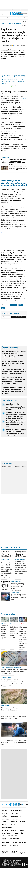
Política (4, 816)
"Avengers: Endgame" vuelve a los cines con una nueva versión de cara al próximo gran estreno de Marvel (13, 390)
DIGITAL (5, 852)
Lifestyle (13, 822)
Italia (3, 308)
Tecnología (18, 833)
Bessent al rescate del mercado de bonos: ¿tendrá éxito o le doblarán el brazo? (19, 585)
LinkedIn (14, 804)
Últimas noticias (16, 810)
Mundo (4, 824)
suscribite (21, 13)
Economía (16, 18)
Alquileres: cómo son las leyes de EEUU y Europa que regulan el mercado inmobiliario (14, 76)
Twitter (2, 804)
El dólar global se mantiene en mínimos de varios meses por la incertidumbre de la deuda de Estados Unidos (12, 683)
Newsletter (23, 804)
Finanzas (15, 813)
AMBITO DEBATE (23, 852)
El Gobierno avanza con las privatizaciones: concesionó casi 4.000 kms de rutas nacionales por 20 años (16, 415)
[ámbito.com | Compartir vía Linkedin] (22, 45)
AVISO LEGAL (6, 843)
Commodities (17, 466)
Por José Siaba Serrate (16, 590)
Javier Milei (22, 9)
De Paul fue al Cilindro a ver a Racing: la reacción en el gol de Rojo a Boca (13, 363)
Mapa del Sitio (12, 836)
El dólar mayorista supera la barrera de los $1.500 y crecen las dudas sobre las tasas (14, 671)
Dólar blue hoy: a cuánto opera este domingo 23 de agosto (14, 717)
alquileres (22, 98)
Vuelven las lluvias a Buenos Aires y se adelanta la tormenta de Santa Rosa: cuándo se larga (16, 432)
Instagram (10, 804)
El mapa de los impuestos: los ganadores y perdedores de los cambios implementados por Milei (6, 569)
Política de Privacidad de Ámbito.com (10, 839)
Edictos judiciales (19, 843)
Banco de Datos (15, 816)
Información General (9, 830)
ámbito (3, 23)
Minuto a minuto (23, 624)
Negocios (15, 819)
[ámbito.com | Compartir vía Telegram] (24, 45)
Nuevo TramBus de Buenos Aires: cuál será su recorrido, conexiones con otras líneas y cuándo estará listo (14, 354)
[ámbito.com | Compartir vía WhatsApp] (15, 45)
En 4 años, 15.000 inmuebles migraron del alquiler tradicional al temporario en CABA (17, 162)
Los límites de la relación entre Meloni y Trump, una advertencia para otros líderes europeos (14, 371)
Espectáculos (6, 833)
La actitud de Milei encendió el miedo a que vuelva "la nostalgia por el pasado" (15, 407)
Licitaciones (14, 845)
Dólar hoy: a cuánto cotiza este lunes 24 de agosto (14, 632)
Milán (20, 305)
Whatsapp (22, 804)
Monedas (4, 466)
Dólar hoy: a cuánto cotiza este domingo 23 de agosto (12, 709)
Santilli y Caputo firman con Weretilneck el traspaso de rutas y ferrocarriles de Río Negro (16, 424)
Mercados (5, 819)
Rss (3, 836)
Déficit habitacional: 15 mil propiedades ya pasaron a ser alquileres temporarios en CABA (14, 81)
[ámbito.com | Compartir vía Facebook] (18, 45)
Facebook (6, 804)
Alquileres (18, 23)
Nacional (23, 822)
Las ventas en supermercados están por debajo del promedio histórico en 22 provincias (18, 168)
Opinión (4, 822)
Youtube (18, 804)
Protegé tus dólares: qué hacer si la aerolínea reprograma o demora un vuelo (18, 596)
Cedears (24, 466)
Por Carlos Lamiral (5, 578)
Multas (4, 845)
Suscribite (19, 316)
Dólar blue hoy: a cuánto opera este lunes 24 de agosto (4, 632)
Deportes (13, 824)
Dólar (7, 18)
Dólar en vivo (14, 9)
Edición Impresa (7, 827)
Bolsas (10, 466)
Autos (22, 830)
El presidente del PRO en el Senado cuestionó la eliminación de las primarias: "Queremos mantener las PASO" (13, 380)
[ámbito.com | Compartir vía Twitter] (20, 45)
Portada (5, 810)
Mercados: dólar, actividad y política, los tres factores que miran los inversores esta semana (23, 637)
